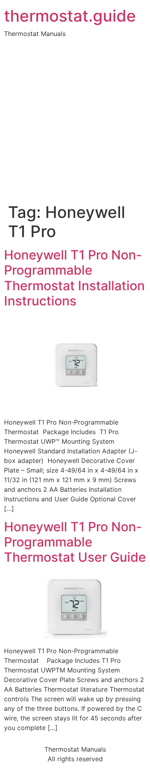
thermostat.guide (70, 16)
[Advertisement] (75, 124)
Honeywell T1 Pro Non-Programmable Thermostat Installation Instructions (74, 278)
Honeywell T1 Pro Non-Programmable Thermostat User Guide (75, 542)
